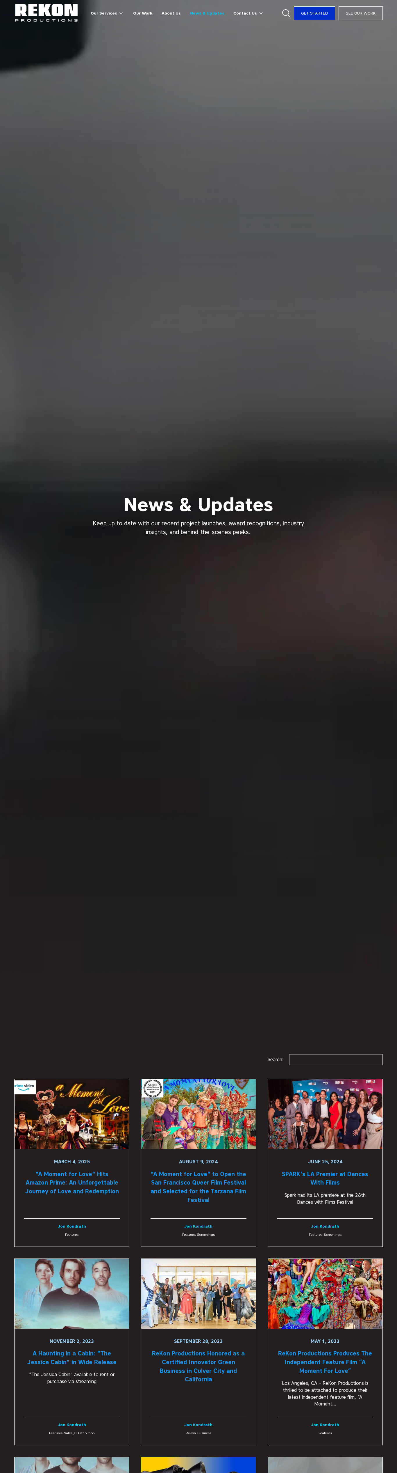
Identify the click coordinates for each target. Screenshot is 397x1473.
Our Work (142, 13)
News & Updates (207, 13)
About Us (171, 13)
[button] (107, 13)
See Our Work (360, 13)
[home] (46, 13)
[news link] (71, 1163)
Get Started (314, 13)
